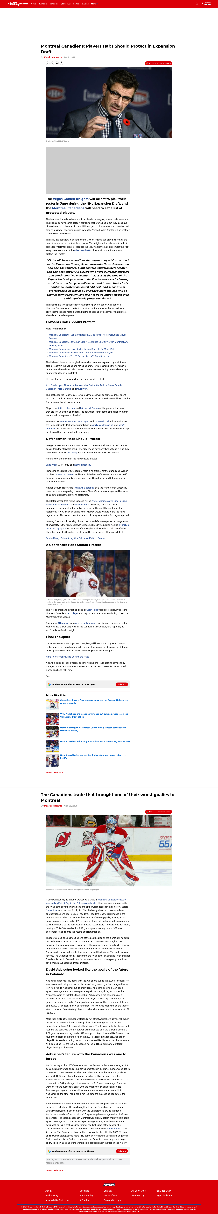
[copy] (61, 63)
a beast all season (65, 474)
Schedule (54, 4)
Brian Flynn (83, 421)
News (33, 4)
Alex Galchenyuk (54, 385)
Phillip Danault (64, 388)
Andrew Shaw (107, 385)
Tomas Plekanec (68, 421)
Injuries (85, 4)
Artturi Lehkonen (66, 408)
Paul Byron (81, 388)
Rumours (43, 4)
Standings (66, 4)
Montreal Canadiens (68, 208)
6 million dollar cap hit (102, 425)
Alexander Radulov (73, 385)
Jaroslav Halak (114, 1128)
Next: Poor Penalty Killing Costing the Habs (67, 656)
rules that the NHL (83, 250)
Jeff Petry (72, 452)
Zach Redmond (62, 504)
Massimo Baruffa (53, 806)
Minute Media (32, 1207)
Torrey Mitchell (101, 421)
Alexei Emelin (114, 501)
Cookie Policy (137, 1195)
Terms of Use (110, 1195)
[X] (197, 4)
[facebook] (202, 4)
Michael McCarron (89, 408)
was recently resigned (86, 623)
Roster (76, 4)
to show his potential (84, 487)
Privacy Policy (86, 1195)
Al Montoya (63, 623)
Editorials (58, 772)
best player (72, 613)
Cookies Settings (112, 1200)
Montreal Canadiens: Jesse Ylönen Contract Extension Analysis (81, 352)
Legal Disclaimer (164, 1195)
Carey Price (92, 609)
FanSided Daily (163, 1190)
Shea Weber (52, 464)
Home (49, 772)
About (48, 1190)
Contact (108, 1190)
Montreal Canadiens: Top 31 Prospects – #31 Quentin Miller (79, 356)
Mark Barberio (82, 504)
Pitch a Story (51, 1195)
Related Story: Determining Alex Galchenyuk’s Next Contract (76, 538)
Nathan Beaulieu (82, 464)
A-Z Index (84, 1200)
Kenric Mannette (53, 57)
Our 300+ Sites (138, 1190)
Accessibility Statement (57, 1200)
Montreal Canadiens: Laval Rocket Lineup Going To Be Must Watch (82, 349)
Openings (84, 1190)
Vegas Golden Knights (71, 199)
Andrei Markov (99, 501)
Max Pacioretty (91, 385)
